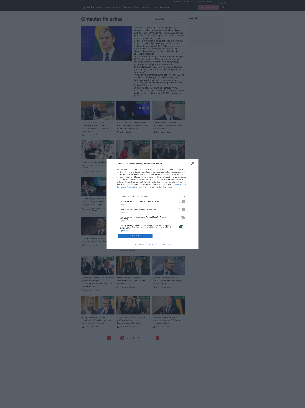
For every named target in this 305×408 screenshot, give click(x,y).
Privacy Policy (166, 244)
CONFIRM (135, 236)
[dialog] (152, 204)
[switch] (182, 201)
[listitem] (152, 196)
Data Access (152, 244)
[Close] (193, 164)
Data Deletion (139, 244)
